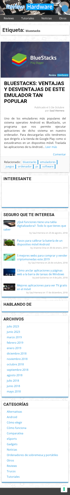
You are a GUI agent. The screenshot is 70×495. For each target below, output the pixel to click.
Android (12, 417)
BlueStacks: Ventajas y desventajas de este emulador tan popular (34, 92)
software (48, 166)
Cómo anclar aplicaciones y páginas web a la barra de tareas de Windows (40, 272)
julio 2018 (13, 380)
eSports (12, 439)
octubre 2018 (15, 364)
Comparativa (15, 433)
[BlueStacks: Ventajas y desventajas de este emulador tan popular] (35, 77)
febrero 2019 (15, 343)
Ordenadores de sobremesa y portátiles (32, 455)
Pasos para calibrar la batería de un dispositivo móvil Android (40, 242)
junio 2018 (13, 386)
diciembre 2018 (17, 353)
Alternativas (14, 411)
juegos (10, 166)
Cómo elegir (14, 422)
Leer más (51, 147)
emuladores (48, 162)
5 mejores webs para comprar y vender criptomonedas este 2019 (42, 257)
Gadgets (12, 444)
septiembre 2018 (17, 370)
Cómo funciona (16, 428)
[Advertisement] (17, 194)
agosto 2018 (14, 375)
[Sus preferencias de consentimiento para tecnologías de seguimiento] (64, 489)
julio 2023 (13, 326)
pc (37, 166)
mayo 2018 (14, 391)
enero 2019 (14, 348)
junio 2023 (13, 332)
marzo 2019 (14, 337)
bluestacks (29, 162)
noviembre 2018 (17, 359)
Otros (62, 18)
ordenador (25, 166)
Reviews (9, 18)
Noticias (46, 18)
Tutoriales (27, 18)
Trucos (11, 471)
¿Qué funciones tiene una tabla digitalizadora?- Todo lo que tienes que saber (34, 225)
